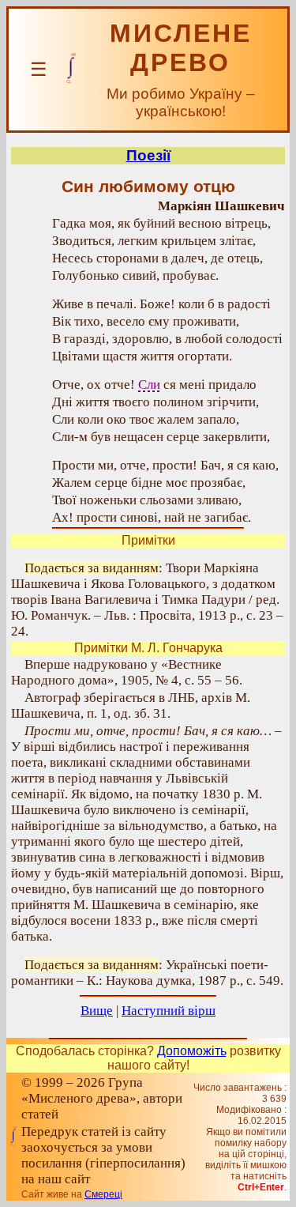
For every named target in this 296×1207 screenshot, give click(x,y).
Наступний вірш (168, 1010)
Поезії (148, 155)
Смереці (103, 1194)
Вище (97, 1010)
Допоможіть (192, 1051)
